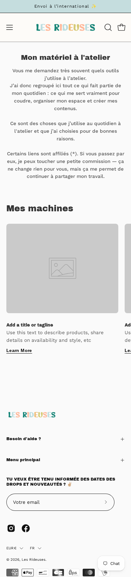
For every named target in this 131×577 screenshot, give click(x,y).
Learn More (19, 350)
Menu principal (23, 460)
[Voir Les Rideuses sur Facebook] (26, 528)
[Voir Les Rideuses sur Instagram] (11, 528)
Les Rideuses (33, 559)
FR (32, 548)
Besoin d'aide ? (23, 439)
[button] (107, 27)
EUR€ (11, 548)
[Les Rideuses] (65, 27)
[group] (65, 6)
